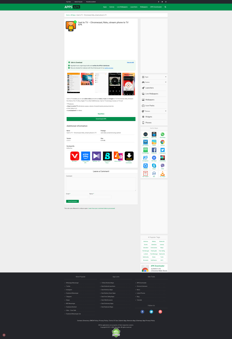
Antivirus (145, 241)
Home (68, 15)
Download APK (101, 119)
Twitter (68, 286)
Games (111, 7)
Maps (161, 247)
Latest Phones (141, 293)
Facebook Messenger (72, 293)
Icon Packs (149, 106)
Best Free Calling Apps (108, 296)
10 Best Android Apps (108, 282)
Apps (105, 7)
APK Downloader (156, 7)
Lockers (146, 254)
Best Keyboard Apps (107, 306)
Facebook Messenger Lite (73, 313)
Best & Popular (78, 1)
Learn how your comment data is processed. (101, 208)
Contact (79, 320)
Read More (101, 114)
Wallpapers (144, 7)
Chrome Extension (142, 286)
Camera (162, 244)
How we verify (130, 62)
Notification (154, 260)
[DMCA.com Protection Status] (116, 333)
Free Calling (162, 251)
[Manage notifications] (4, 335)
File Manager (145, 251)
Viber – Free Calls (71, 310)
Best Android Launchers (108, 286)
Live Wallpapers (122, 7)
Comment (69, 176)
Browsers (145, 260)
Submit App (122, 320)
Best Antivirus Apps (107, 289)
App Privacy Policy (149, 320)
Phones (148, 123)
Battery (154, 241)
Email (68, 194)
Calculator (145, 247)
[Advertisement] (101, 44)
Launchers (133, 7)
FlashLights (154, 251)
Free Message (154, 254)
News (138, 289)
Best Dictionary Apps (107, 303)
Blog (138, 296)
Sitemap (139, 320)
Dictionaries (154, 247)
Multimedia (146, 257)
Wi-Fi (162, 260)
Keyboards (162, 254)
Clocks (146, 244)
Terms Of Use (113, 320)
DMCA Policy (94, 320)
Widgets (148, 117)
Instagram (69, 289)
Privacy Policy (103, 320)
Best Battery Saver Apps (109, 293)
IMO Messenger (70, 303)
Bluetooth (161, 241)
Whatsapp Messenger (72, 282)
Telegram (69, 296)
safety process (109, 68)
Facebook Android (71, 306)
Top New (68, 1)
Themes (147, 111)
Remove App (131, 320)
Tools (161, 257)
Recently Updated (91, 1)
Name (91, 194)
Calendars (154, 244)
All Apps (73, 15)
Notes (153, 257)
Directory (86, 320)
